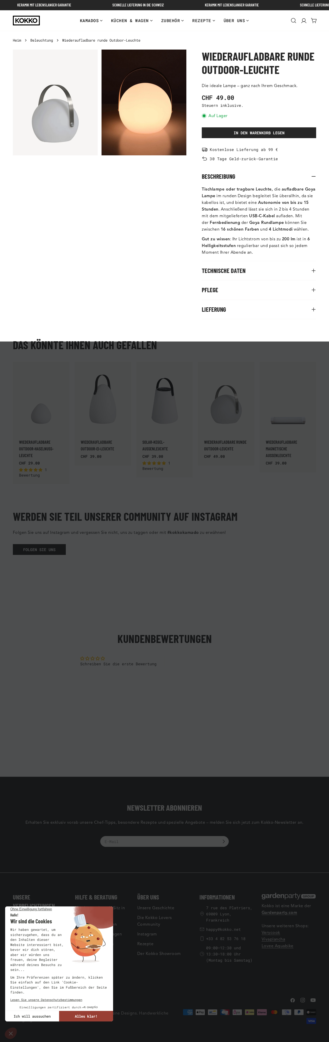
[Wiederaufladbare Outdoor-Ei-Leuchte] (103, 397)
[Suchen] (293, 20)
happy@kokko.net (223, 929)
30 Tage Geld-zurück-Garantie (244, 158)
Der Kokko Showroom (159, 953)
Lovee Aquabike (278, 946)
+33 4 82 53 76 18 (225, 938)
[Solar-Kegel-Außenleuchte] (164, 397)
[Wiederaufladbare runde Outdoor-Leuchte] (226, 397)
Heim (17, 40)
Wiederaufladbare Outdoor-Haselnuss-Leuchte (36, 448)
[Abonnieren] (223, 841)
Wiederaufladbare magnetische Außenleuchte (281, 448)
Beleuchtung (41, 40)
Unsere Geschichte (155, 908)
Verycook (271, 932)
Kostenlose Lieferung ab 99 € (244, 149)
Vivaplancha (273, 939)
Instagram (147, 934)
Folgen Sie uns (39, 549)
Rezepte (145, 943)
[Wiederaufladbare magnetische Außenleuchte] (288, 397)
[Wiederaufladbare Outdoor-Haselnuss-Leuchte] (41, 397)
